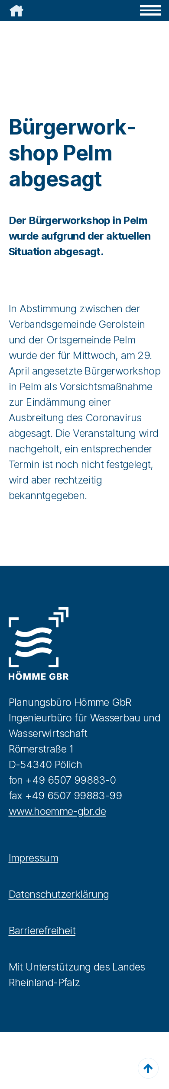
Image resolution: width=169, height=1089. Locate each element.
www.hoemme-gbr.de (57, 811)
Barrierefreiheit (42, 930)
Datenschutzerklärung (59, 894)
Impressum (33, 858)
